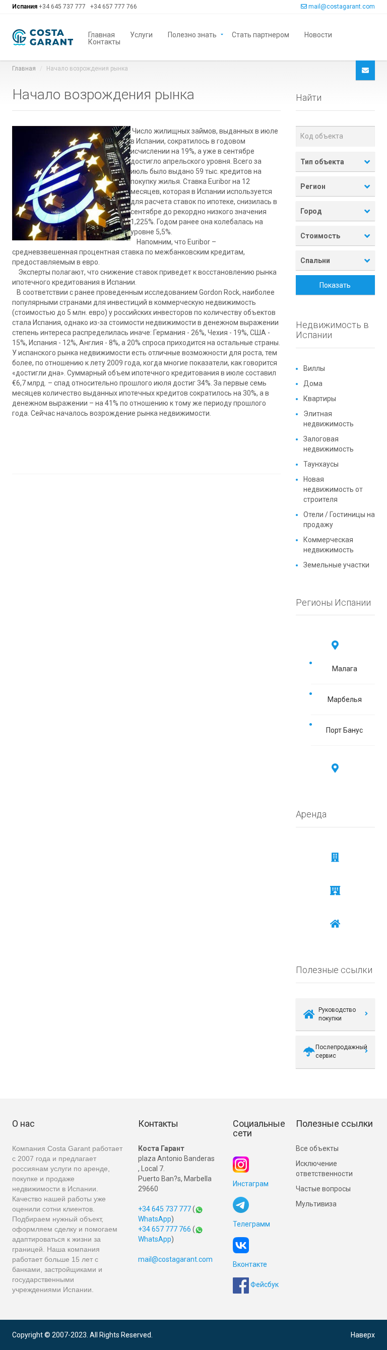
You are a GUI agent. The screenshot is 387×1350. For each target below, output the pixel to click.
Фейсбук (264, 1284)
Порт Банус (344, 730)
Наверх (363, 1335)
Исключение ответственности (324, 1169)
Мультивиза (316, 1204)
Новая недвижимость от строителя (333, 489)
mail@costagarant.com (341, 6)
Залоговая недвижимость (328, 444)
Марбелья (345, 699)
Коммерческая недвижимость (328, 545)
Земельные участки (336, 565)
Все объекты (317, 1148)
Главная (101, 34)
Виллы (314, 368)
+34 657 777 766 (113, 6)
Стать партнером (260, 34)
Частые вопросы (323, 1189)
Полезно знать (192, 34)
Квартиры (319, 399)
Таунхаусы (321, 464)
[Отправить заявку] (365, 70)
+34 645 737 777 (62, 6)
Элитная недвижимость (328, 419)
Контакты (104, 41)
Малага (344, 669)
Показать (335, 285)
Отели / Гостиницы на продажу (339, 519)
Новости (318, 34)
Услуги (141, 34)
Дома (312, 383)
